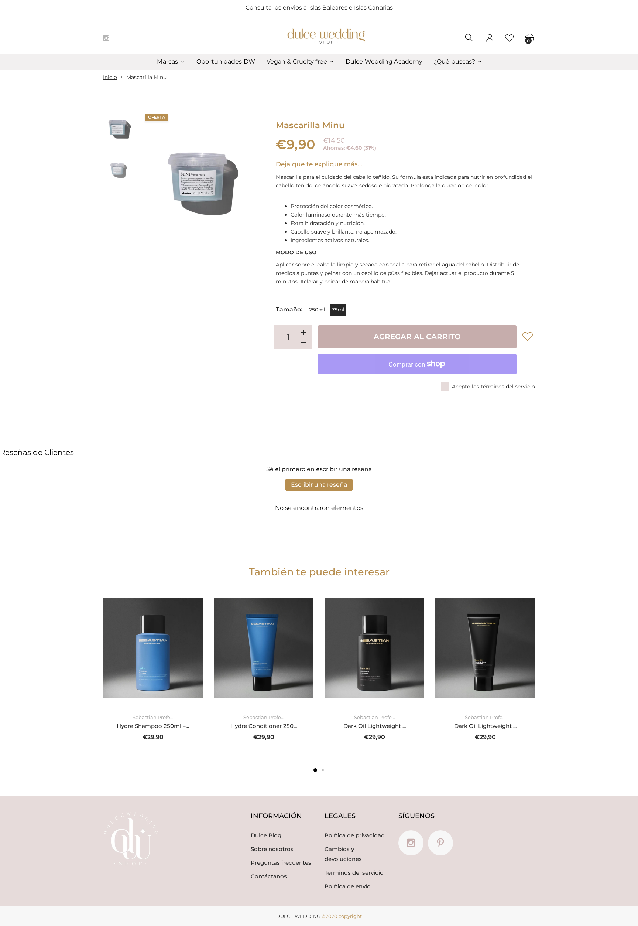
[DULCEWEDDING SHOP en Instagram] (106, 38)
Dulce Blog (266, 835)
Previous (152, 182)
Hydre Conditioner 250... (263, 725)
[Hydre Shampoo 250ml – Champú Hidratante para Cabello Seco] (153, 648)
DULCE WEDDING (298, 916)
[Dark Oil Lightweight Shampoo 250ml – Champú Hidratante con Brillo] (374, 648)
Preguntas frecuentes (281, 862)
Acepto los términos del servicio (493, 386)
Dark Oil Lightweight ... (374, 725)
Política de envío (348, 886)
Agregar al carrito (417, 336)
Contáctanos (269, 876)
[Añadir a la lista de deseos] (527, 336)
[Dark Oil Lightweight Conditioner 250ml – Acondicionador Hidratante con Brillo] (485, 648)
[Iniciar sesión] (490, 38)
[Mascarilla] (118, 129)
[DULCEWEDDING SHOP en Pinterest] (440, 842)
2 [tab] (323, 770)
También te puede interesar (319, 572)
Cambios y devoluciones (343, 853)
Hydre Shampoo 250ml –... (153, 725)
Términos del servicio (354, 872)
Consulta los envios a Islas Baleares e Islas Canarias (319, 7)
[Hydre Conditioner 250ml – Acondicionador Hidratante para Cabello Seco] (263, 648)
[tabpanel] (153, 669)
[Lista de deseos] (509, 38)
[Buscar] (470, 38)
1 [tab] (315, 770)
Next (252, 182)
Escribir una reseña (319, 484)
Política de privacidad (355, 835)
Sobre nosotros (272, 848)
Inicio (110, 77)
